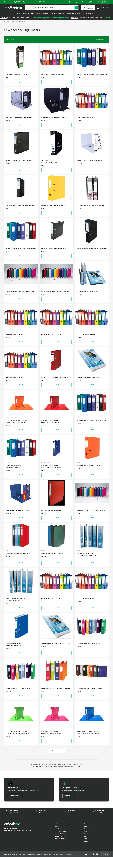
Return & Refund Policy (58, 854)
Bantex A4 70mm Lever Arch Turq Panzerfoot (91, 420)
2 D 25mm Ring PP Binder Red (51, 510)
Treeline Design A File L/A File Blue (17, 510)
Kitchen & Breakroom (57, 13)
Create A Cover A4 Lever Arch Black (88, 377)
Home (7, 21)
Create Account (82, 2)
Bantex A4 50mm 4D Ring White (87, 291)
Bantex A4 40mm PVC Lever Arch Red (18, 688)
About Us (86, 831)
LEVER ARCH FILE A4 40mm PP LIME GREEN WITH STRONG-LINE (17, 732)
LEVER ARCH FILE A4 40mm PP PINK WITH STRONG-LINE (51, 732)
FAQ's (85, 836)
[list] (56, 812)
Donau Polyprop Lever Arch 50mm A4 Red (55, 377)
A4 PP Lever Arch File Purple (50, 598)
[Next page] (64, 751)
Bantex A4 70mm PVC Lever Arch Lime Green (56, 688)
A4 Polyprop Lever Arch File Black (52, 75)
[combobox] (57, 7)
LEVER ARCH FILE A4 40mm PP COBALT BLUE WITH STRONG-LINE (88, 732)
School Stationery (88, 13)
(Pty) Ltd (15, 854)
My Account (95, 2)
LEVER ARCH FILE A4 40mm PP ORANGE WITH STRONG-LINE (16, 421)
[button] (5, 7)
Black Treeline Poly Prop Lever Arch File (54, 117)
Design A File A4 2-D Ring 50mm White (89, 160)
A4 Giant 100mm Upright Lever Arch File (19, 117)
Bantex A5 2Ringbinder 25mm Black (52, 553)
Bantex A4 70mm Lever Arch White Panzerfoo (21, 248)
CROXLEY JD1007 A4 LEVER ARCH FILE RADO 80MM (50, 162)
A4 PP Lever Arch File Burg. (85, 598)
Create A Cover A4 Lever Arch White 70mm (55, 643)
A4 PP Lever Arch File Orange (51, 334)
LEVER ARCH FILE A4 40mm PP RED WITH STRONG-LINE (50, 421)
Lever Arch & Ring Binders (18, 21)
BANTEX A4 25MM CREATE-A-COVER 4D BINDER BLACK (86, 554)
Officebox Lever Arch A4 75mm (16, 75)
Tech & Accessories (42, 13)
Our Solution (87, 829)
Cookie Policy (39, 854)
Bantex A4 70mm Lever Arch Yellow (53, 205)
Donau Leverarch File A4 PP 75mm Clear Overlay (14, 644)
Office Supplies (28, 13)
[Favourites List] (102, 7)
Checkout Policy (47, 854)
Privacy (86, 841)
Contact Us (14, 796)
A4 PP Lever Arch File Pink (14, 334)
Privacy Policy (22, 854)
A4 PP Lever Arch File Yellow (86, 334)
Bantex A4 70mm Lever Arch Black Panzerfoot (92, 75)
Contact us (60, 17)
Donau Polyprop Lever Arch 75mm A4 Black (20, 205)
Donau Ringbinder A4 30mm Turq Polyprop (20, 291)
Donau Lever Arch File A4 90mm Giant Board (91, 248)
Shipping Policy (68, 854)
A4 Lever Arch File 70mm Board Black (53, 248)
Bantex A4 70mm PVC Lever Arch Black (19, 160)
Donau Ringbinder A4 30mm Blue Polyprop (91, 510)
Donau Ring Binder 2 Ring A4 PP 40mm (18, 553)
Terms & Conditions (30, 854)
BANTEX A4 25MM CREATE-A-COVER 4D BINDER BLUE (15, 599)
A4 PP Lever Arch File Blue (14, 377)
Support (86, 838)
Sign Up (67, 796)
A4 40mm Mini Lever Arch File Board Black (90, 205)
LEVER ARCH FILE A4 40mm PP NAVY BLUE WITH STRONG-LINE (52, 466)
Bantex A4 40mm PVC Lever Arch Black (90, 643)
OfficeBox (10, 854)
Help (72, 2)
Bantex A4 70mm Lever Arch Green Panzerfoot (13, 466)
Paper (18, 13)
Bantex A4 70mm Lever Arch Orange (89, 465)
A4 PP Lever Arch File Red (85, 117)
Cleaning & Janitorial (73, 13)
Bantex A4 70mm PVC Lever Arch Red (89, 688)
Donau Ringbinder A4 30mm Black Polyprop (55, 291)
